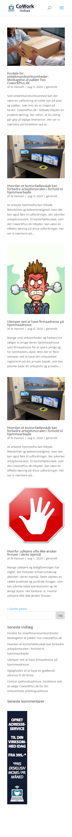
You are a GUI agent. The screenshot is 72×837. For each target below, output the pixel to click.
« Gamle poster (17, 609)
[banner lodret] (17, 803)
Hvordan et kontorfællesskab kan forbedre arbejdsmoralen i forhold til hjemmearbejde (35, 189)
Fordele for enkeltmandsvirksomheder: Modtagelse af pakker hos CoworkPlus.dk (28, 78)
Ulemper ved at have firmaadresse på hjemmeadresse (35, 323)
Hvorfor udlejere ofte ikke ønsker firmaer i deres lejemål (32, 553)
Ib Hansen (17, 87)
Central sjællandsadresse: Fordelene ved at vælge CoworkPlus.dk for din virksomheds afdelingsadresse (34, 686)
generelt (51, 87)
